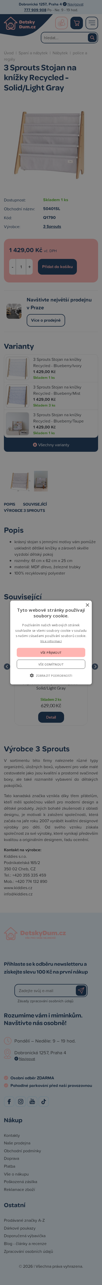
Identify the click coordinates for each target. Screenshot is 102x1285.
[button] (51, 675)
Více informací (51, 641)
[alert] (51, 642)
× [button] (87, 605)
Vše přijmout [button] (51, 652)
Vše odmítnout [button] (51, 664)
